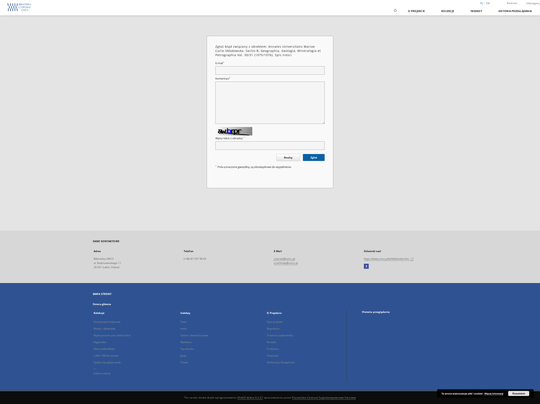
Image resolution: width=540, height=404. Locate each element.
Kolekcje (447, 11)
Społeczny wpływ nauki (107, 362)
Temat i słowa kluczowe (194, 335)
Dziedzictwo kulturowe (107, 322)
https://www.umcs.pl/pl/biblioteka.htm (387, 259)
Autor (183, 328)
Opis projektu (275, 322)
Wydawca (186, 342)
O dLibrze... (273, 349)
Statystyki (272, 355)
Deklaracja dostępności (281, 362)
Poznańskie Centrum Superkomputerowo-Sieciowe (324, 397)
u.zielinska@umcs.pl (286, 263)
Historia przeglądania (515, 11)
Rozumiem (518, 393)
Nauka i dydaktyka (104, 328)
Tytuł (183, 322)
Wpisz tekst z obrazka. (230, 138)
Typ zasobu (187, 349)
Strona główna (102, 304)
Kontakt (271, 342)
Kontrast (512, 3)
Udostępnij (533, 3)
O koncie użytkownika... (280, 335)
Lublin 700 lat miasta (106, 355)
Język (183, 355)
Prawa (184, 362)
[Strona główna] (395, 11)
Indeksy (476, 11)
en (488, 3)
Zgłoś (313, 157)
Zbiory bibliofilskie (104, 349)
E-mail (219, 63)
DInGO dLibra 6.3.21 (250, 397)
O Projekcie (416, 11)
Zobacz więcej (102, 373)
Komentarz (222, 78)
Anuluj (288, 157)
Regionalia (100, 342)
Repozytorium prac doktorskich (112, 335)
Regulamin (273, 328)
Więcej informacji (493, 393)
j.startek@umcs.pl (284, 259)
